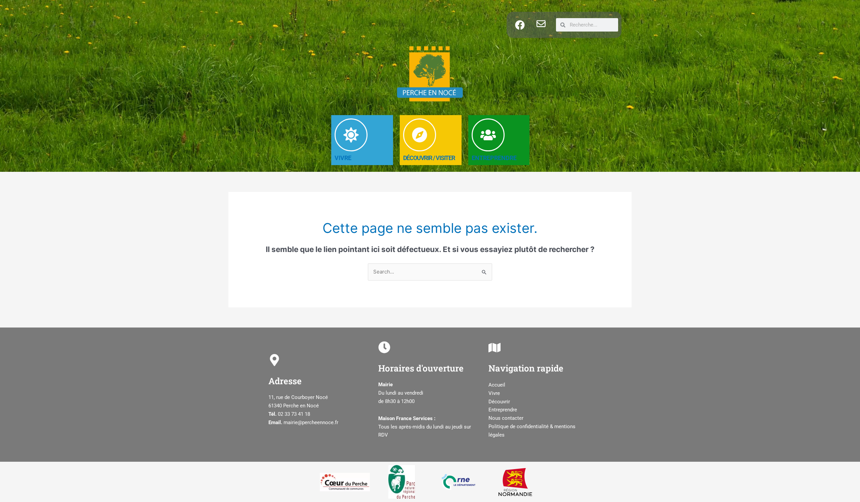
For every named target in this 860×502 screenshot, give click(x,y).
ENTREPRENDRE (494, 157)
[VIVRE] (351, 134)
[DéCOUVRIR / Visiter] (419, 134)
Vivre (494, 393)
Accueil (496, 385)
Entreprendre (502, 410)
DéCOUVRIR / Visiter (429, 157)
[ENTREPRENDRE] (488, 134)
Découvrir (499, 402)
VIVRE (343, 157)
